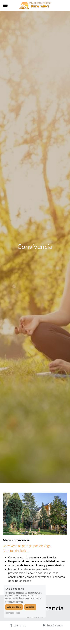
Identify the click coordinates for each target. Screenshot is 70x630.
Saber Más (18, 602)
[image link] (35, 5)
